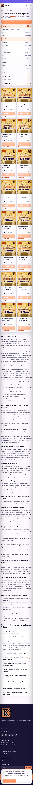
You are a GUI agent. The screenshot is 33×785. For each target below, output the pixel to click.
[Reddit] (30, 1)
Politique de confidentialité (8, 744)
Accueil (3, 10)
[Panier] (27, 5)
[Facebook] (21, 1)
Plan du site (4, 753)
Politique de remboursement (8, 751)
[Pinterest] (27, 1)
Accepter (9, 780)
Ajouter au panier (8, 113)
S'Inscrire (28, 767)
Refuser (23, 780)
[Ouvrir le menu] (30, 5)
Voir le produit (5, 116)
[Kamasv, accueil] (6, 713)
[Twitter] (18, 1)
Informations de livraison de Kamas (10, 749)
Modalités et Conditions (7, 747)
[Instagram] (24, 1)
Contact (3, 760)
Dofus (7, 10)
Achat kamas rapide (17, 22)
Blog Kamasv (6, 731)
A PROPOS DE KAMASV (7, 742)
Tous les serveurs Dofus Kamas (10, 29)
